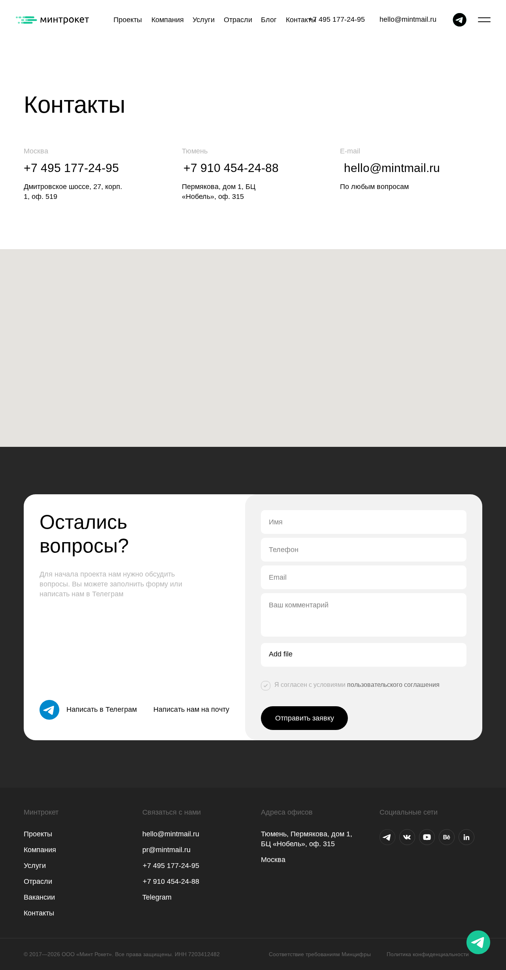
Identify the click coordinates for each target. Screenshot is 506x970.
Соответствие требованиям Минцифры (320, 954)
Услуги (35, 866)
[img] (387, 837)
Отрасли (38, 881)
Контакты (39, 913)
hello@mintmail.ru (408, 19)
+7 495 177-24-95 (336, 19)
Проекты (38, 834)
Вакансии (39, 897)
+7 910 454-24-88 (231, 167)
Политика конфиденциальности (428, 954)
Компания (40, 850)
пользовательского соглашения (393, 684)
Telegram (157, 897)
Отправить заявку (304, 718)
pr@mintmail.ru (166, 850)
